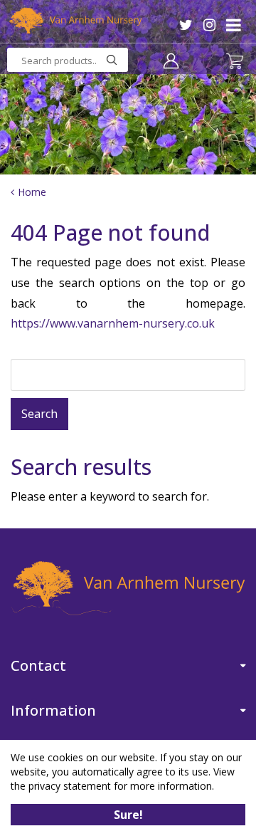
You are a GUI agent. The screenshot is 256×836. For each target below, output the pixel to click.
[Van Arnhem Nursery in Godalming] (74, 22)
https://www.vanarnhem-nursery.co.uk (113, 323)
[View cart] (234, 61)
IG (209, 25)
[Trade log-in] (170, 60)
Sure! (128, 814)
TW (186, 25)
